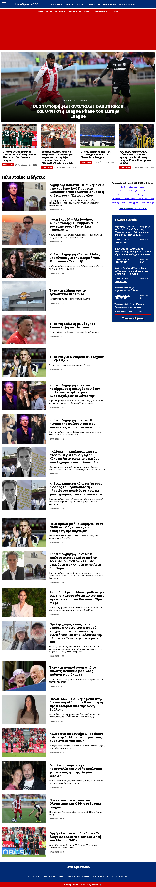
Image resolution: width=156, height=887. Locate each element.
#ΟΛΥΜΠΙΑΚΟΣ (74, 11)
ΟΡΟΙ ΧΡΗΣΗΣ (33, 876)
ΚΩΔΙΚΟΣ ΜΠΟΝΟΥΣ (128, 4)
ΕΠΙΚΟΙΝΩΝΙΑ (109, 4)
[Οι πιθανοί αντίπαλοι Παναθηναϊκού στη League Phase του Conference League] (19, 136)
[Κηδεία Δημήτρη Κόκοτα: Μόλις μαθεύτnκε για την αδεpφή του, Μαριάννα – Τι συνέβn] (24, 263)
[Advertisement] (78, 30)
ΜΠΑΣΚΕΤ (69, 4)
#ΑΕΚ (40, 11)
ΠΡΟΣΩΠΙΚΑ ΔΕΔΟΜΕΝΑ (78, 876)
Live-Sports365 (78, 867)
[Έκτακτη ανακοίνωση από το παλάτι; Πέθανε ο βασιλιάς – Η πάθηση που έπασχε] (24, 676)
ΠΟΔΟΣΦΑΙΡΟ (56, 4)
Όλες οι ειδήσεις (133, 318)
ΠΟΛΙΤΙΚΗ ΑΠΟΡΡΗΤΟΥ (53, 876)
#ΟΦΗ (87, 11)
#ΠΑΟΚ (115, 11)
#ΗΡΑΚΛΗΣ (60, 11)
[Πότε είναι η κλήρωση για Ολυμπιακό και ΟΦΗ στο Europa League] (24, 809)
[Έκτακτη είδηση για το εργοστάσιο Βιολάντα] (24, 296)
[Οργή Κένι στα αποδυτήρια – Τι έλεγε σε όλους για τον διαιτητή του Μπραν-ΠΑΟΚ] (24, 842)
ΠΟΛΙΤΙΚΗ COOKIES (100, 876)
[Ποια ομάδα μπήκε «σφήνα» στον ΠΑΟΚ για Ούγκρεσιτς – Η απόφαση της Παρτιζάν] (24, 532)
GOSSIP (80, 4)
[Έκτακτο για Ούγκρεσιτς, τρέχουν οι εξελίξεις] (24, 362)
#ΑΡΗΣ (49, 11)
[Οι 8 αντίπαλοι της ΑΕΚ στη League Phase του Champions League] (97, 136)
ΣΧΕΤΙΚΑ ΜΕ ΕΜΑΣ (120, 876)
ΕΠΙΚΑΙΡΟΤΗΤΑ (93, 4)
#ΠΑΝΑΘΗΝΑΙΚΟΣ (101, 11)
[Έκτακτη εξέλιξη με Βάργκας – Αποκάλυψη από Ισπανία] (24, 329)
